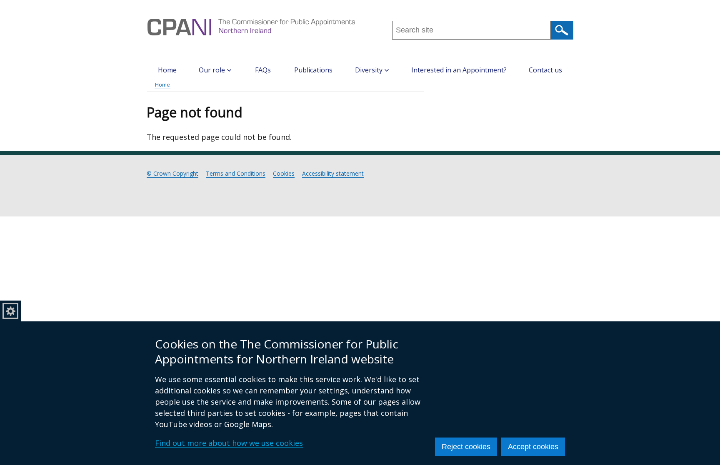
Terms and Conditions (235, 173)
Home (167, 70)
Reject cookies (466, 447)
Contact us (545, 70)
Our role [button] (212, 70)
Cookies (284, 173)
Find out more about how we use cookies (229, 443)
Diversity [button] (368, 70)
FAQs (263, 70)
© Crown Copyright (172, 173)
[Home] (251, 27)
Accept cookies (533, 447)
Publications (313, 70)
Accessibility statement (333, 173)
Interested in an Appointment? (459, 70)
